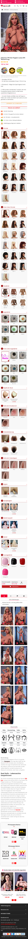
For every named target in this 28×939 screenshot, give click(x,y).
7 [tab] (17, 53)
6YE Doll (6, 9)
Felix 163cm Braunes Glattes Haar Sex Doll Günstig (7, 895)
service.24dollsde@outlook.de (8, 924)
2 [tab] (7, 53)
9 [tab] (21, 53)
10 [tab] (23, 53)
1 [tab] (5, 53)
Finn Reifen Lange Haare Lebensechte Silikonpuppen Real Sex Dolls (21, 895)
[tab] (4, 596)
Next (26, 33)
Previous (2, 33)
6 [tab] (15, 53)
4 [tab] (11, 53)
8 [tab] (19, 53)
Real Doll (18, 809)
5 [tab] (13, 53)
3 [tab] (9, 53)
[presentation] (13, 842)
